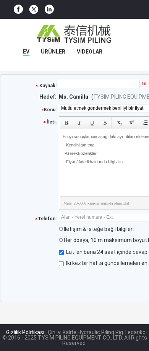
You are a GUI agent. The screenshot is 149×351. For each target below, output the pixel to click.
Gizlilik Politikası (25, 332)
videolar (89, 52)
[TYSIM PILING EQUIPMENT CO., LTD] (74, 34)
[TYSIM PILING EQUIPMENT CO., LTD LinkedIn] (49, 9)
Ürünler (53, 52)
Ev (26, 52)
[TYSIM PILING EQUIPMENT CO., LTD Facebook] (18, 9)
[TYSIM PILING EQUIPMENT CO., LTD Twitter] (33, 9)
